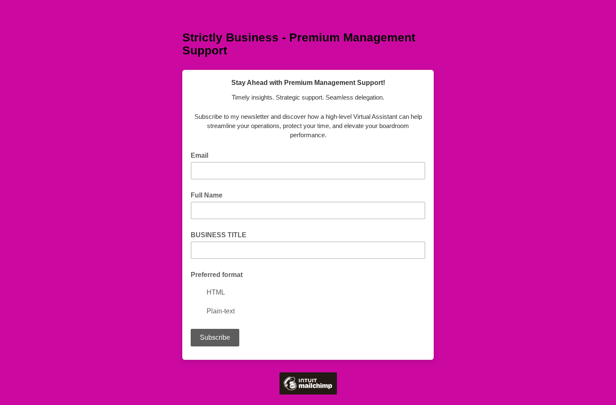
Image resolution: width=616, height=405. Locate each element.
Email (202, 154)
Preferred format (217, 274)
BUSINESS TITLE (218, 234)
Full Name (207, 195)
